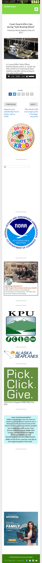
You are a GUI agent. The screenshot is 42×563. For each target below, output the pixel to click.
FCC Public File (10, 560)
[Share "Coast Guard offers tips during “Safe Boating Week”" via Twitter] (14, 94)
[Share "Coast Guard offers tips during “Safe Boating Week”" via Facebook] (10, 94)
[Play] (9, 76)
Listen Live (9, 6)
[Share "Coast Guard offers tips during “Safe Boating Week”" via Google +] (19, 94)
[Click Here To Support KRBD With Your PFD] (21, 384)
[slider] (32, 76)
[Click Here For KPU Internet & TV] (21, 326)
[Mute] (27, 76)
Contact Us (20, 560)
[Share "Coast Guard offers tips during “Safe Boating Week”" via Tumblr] (23, 94)
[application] (21, 76)
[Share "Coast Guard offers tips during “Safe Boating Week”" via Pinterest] (27, 94)
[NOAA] (21, 232)
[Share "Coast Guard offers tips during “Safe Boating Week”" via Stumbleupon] (32, 94)
